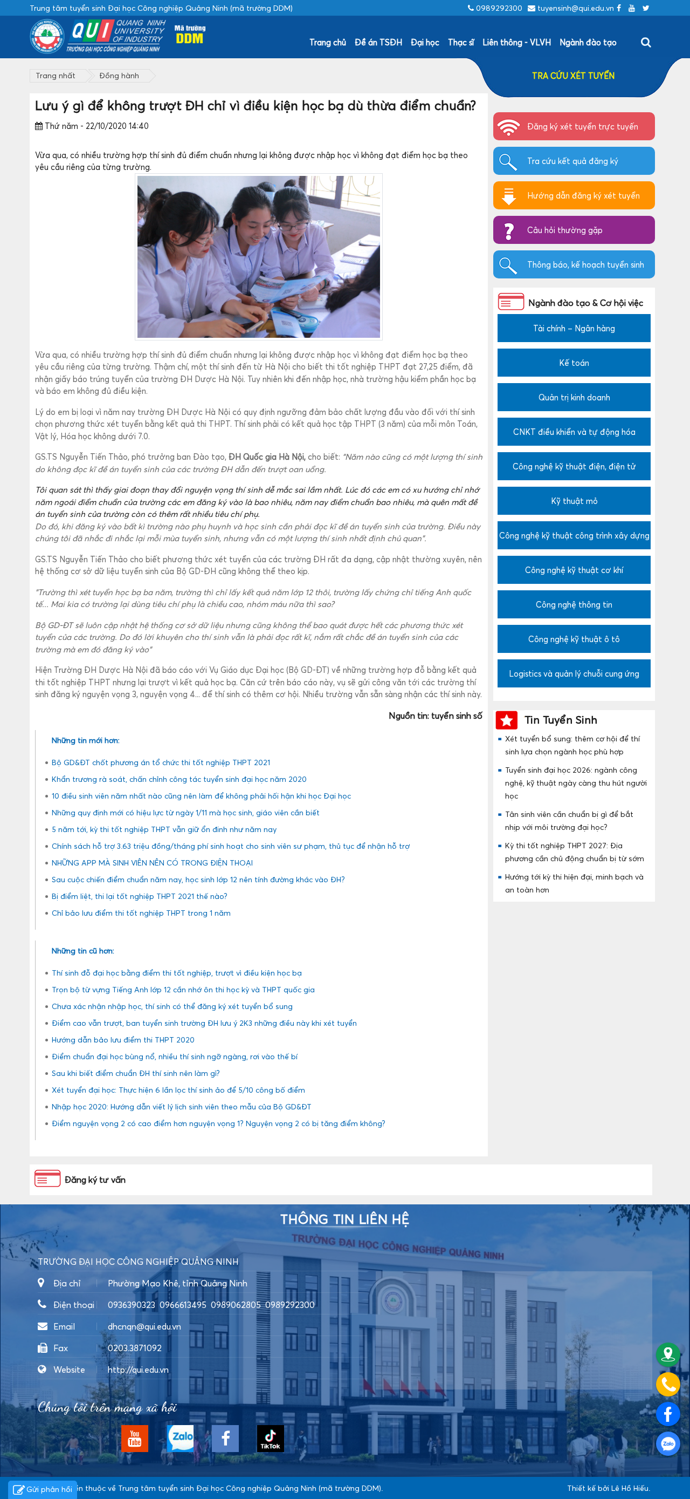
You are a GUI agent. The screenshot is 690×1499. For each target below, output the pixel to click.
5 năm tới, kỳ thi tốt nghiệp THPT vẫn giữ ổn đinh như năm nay (164, 829)
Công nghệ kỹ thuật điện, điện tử (574, 466)
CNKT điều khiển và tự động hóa (574, 432)
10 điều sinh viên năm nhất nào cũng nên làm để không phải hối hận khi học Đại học (201, 795)
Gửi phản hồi (49, 1489)
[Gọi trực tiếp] (668, 1384)
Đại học (425, 42)
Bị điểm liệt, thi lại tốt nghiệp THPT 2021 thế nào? (139, 896)
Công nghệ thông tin (574, 604)
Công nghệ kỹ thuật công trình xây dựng (574, 535)
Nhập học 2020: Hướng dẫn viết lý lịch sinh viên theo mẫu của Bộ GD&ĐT (182, 1106)
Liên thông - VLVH (516, 42)
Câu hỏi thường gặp (565, 230)
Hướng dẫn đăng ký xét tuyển (583, 195)
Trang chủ (327, 42)
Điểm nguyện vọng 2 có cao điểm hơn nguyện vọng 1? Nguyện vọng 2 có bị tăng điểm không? (218, 1123)
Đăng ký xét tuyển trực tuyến (582, 126)
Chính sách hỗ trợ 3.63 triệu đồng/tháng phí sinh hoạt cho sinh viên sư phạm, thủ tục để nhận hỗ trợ (231, 845)
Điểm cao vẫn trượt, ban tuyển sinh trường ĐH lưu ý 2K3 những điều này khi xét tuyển (204, 1022)
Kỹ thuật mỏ (574, 501)
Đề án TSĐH (378, 42)
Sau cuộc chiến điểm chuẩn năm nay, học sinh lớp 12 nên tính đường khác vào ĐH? (198, 879)
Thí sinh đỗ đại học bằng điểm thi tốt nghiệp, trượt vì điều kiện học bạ (177, 972)
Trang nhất (55, 75)
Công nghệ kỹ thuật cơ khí (574, 570)
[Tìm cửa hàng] (668, 1355)
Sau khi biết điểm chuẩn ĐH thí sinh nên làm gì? (136, 1073)
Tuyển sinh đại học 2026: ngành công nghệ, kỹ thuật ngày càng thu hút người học (576, 782)
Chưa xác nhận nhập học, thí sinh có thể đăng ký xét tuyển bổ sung (172, 1006)
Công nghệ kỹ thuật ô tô (574, 639)
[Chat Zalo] (668, 1444)
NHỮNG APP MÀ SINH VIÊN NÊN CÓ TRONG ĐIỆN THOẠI (152, 862)
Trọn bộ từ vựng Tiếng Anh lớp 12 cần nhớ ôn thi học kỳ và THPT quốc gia (183, 989)
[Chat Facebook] (668, 1414)
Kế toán (574, 362)
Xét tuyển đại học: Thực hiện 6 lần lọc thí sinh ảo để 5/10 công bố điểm (178, 1089)
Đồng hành (119, 75)
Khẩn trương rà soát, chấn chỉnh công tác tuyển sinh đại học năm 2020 (179, 778)
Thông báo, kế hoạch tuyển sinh (585, 264)
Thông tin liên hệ (344, 1219)
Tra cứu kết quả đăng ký (572, 161)
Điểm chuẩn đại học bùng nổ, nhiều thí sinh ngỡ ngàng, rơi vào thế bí (175, 1056)
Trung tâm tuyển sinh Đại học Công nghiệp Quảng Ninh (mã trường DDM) (249, 1488)
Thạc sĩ (461, 42)
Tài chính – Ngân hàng (574, 328)
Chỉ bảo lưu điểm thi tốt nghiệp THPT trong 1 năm (141, 912)
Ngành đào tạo (588, 42)
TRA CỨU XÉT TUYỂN (573, 75)
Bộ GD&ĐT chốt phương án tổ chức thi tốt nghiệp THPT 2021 (161, 762)
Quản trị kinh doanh (574, 397)
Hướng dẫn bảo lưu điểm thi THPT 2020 (123, 1039)
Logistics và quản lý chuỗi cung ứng (574, 673)
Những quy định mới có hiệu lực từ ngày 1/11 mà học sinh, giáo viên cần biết (186, 812)
